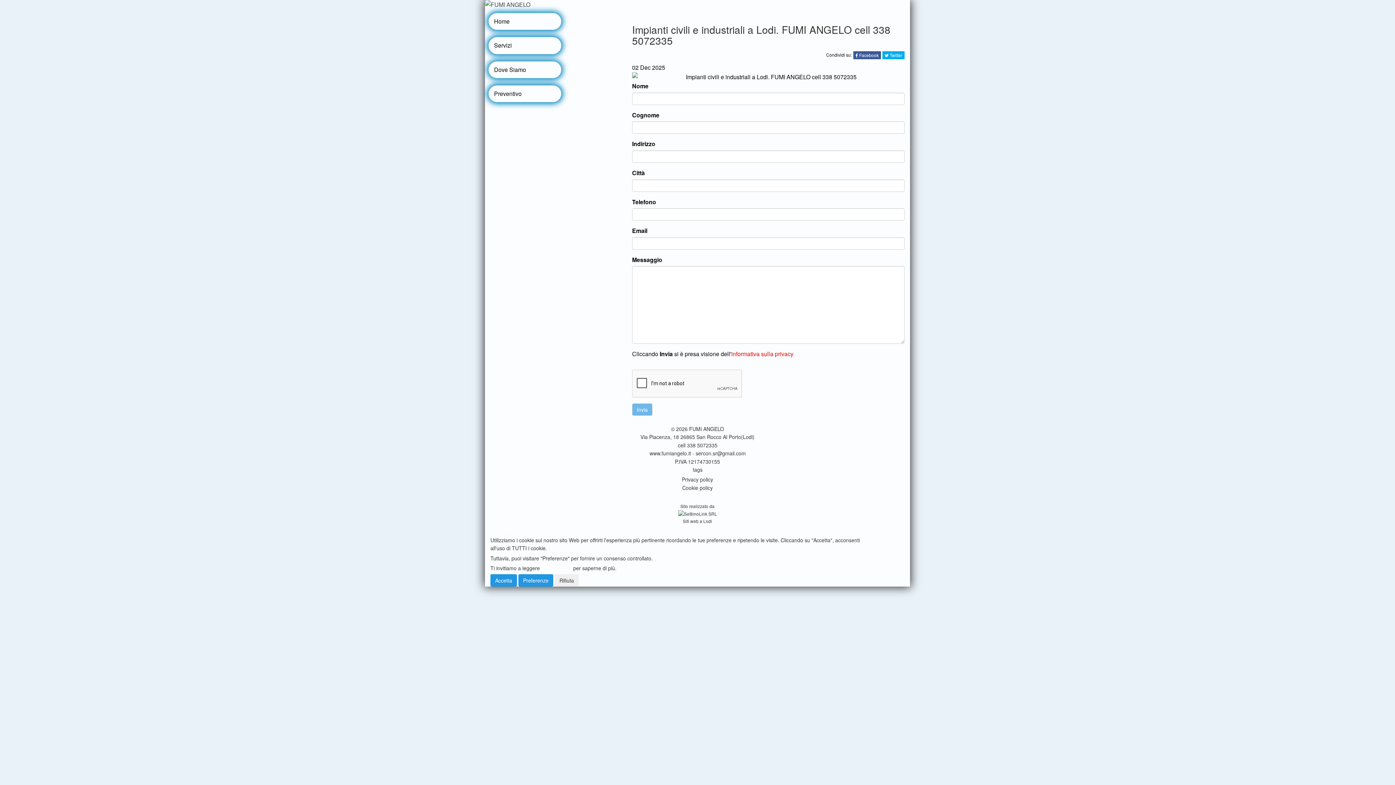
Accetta (503, 580)
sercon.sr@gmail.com (721, 453)
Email (639, 230)
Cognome (645, 115)
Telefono (644, 202)
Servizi (503, 45)
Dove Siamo (510, 69)
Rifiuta (566, 580)
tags (698, 469)
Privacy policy (697, 479)
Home (502, 21)
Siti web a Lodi (697, 521)
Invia (642, 409)
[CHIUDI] (508, 530)
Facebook (868, 55)
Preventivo (508, 93)
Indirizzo (643, 144)
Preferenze (536, 580)
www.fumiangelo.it (670, 453)
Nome (640, 86)
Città (638, 173)
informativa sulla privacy (762, 354)
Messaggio (647, 259)
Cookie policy (697, 487)
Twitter (895, 55)
